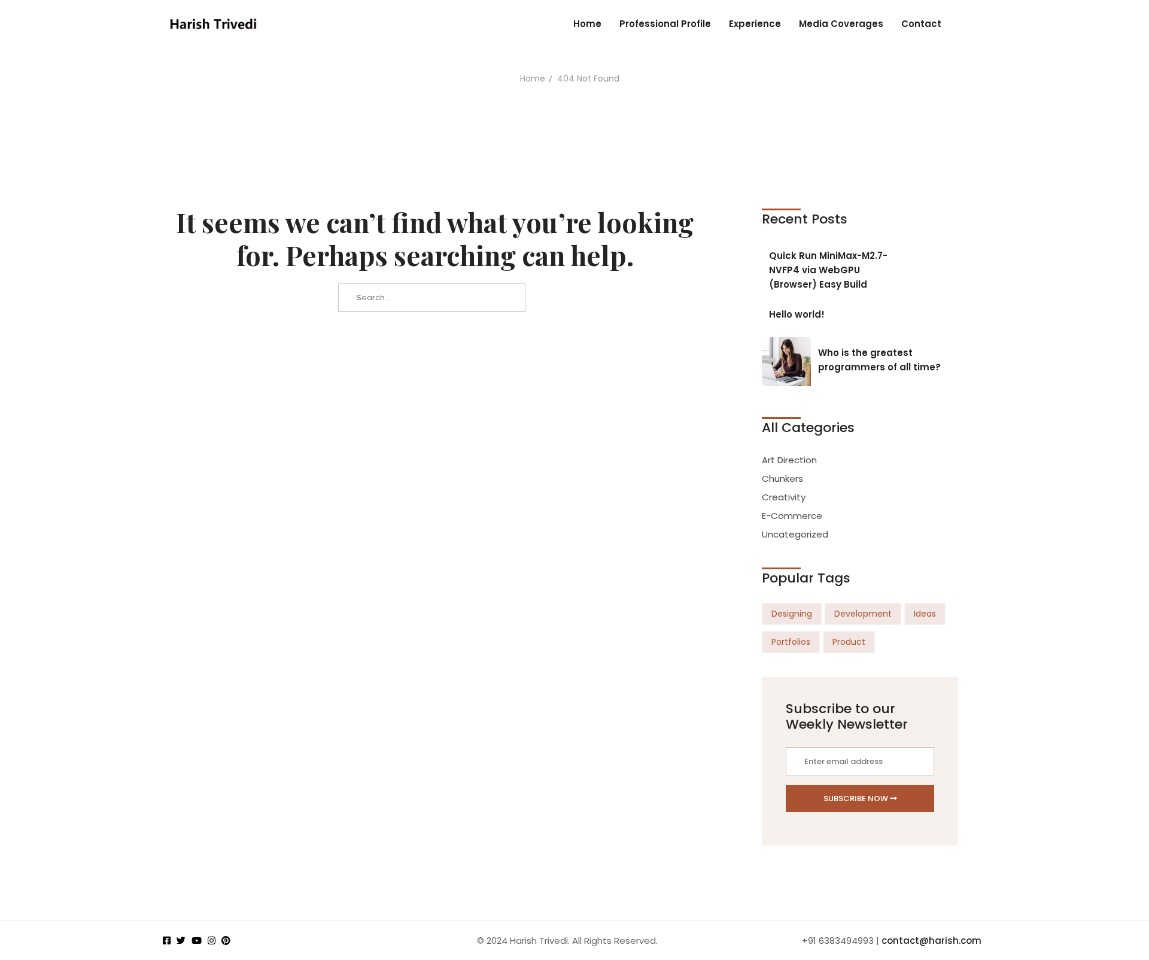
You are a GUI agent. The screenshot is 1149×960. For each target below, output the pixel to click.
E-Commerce (792, 515)
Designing (791, 614)
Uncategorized (795, 534)
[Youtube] (197, 940)
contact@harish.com (931, 940)
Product (848, 642)
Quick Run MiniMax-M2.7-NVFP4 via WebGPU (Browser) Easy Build (828, 270)
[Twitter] (181, 940)
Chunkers (782, 478)
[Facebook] (167, 940)
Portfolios (790, 642)
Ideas (925, 614)
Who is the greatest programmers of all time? (879, 359)
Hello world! (797, 314)
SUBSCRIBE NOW (856, 798)
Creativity (783, 497)
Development (863, 614)
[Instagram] (211, 940)
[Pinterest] (225, 940)
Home (532, 78)
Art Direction (789, 460)
